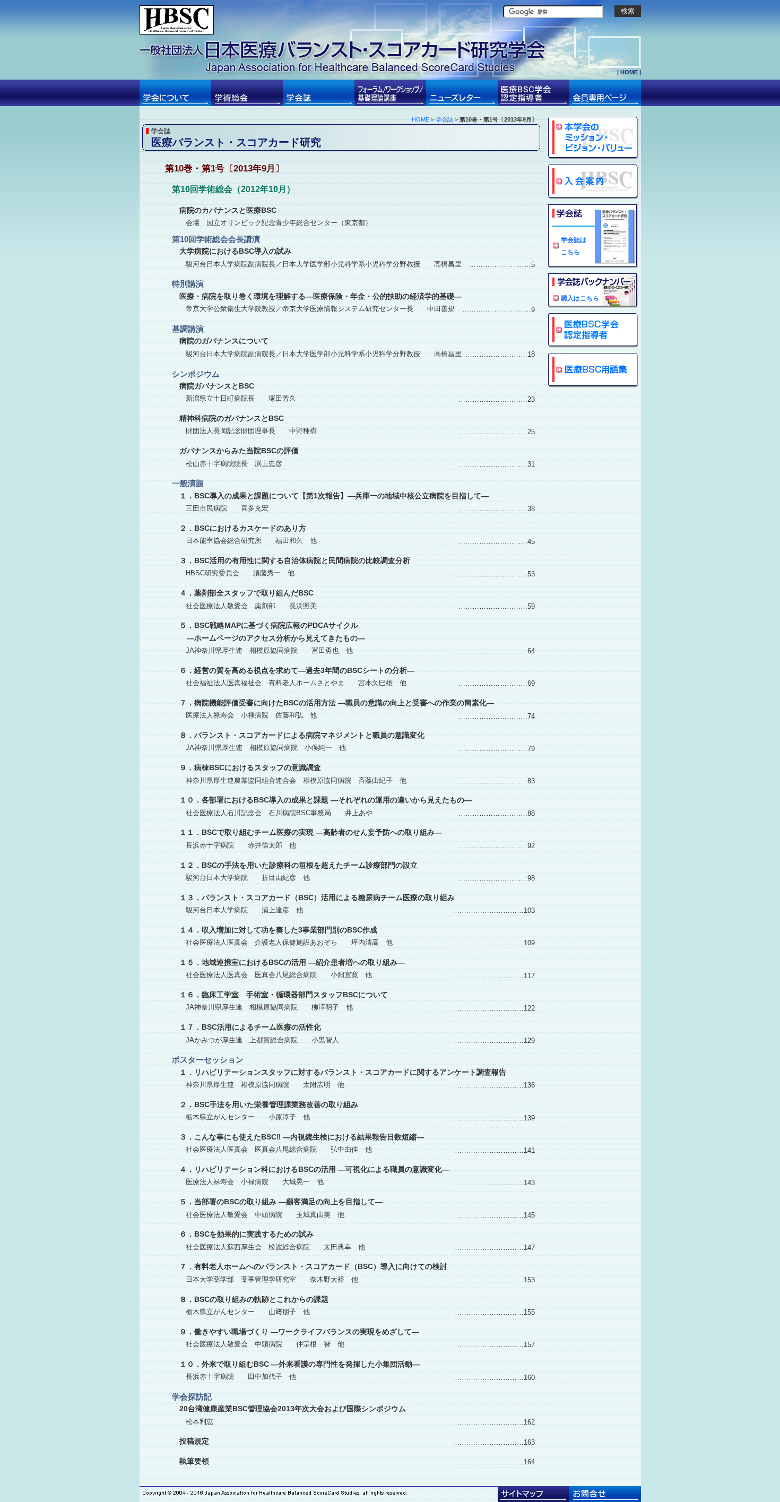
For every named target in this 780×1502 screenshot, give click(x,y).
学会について (175, 93)
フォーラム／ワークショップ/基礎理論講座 (390, 93)
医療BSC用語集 (593, 370)
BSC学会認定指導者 (533, 93)
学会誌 (444, 119)
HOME (629, 72)
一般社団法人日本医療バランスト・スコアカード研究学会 (177, 19)
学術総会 (247, 93)
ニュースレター (462, 93)
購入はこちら (580, 298)
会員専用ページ (605, 93)
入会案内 (593, 182)
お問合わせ (605, 1494)
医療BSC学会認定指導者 (593, 330)
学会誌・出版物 (318, 93)
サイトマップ (533, 1494)
